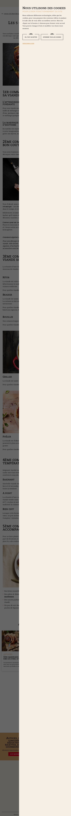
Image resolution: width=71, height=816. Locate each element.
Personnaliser (28, 43)
